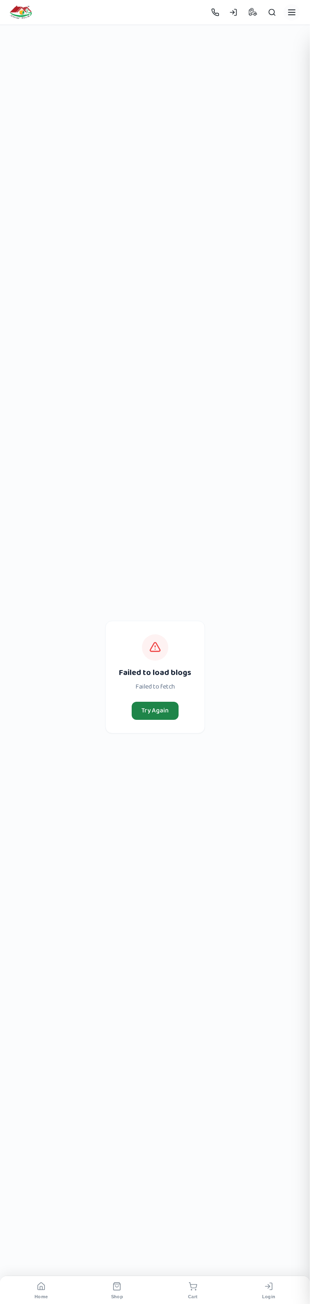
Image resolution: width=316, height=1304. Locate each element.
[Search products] (272, 12)
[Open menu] (291, 12)
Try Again (155, 710)
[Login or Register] (233, 12)
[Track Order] (252, 12)
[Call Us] (215, 12)
